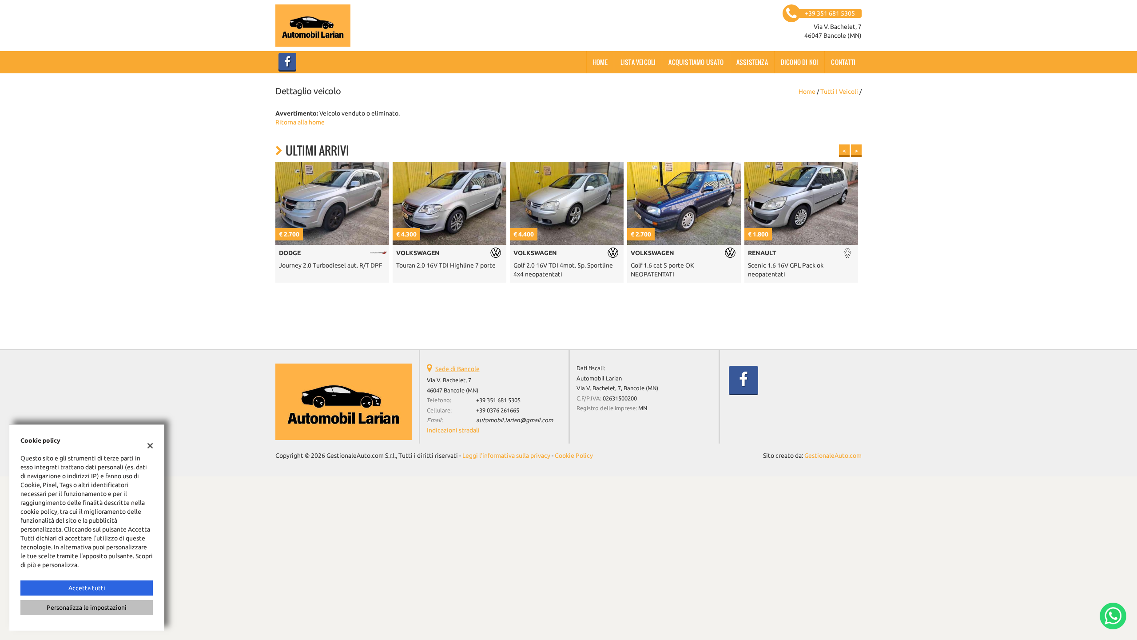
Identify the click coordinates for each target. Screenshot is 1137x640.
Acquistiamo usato (695, 62)
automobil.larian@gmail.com (514, 420)
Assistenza (752, 62)
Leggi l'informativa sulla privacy (506, 455)
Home (600, 62)
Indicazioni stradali (453, 430)
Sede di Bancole (457, 368)
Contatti (843, 62)
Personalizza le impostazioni (87, 607)
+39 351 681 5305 (498, 400)
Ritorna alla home (300, 122)
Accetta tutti (86, 588)
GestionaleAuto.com (833, 455)
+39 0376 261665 (497, 410)
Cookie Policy (574, 455)
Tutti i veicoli (839, 91)
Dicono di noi (800, 62)
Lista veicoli (638, 62)
